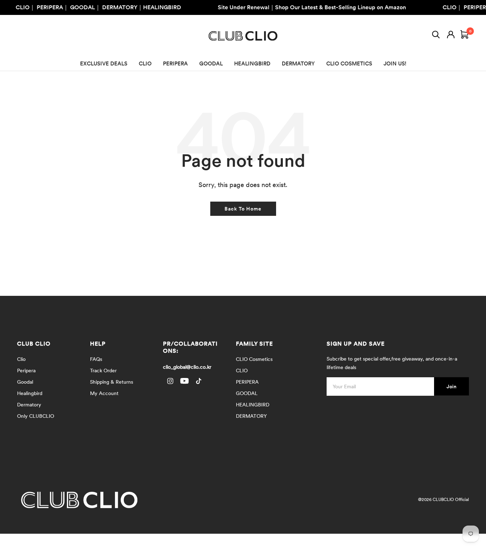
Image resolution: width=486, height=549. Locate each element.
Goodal (25, 382)
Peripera (26, 370)
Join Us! (395, 63)
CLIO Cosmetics (254, 359)
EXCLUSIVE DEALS (103, 63)
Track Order (103, 370)
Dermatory (29, 404)
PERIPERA (175, 63)
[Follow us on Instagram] (170, 381)
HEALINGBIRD (252, 63)
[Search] (435, 36)
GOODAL (211, 63)
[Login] (450, 36)
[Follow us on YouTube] (184, 381)
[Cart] (464, 36)
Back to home (243, 209)
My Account (104, 393)
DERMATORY (298, 63)
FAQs (96, 359)
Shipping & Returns (111, 382)
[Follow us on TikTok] (198, 381)
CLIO (145, 63)
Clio (21, 359)
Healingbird (29, 393)
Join (451, 386)
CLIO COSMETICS (349, 63)
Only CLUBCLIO (35, 416)
